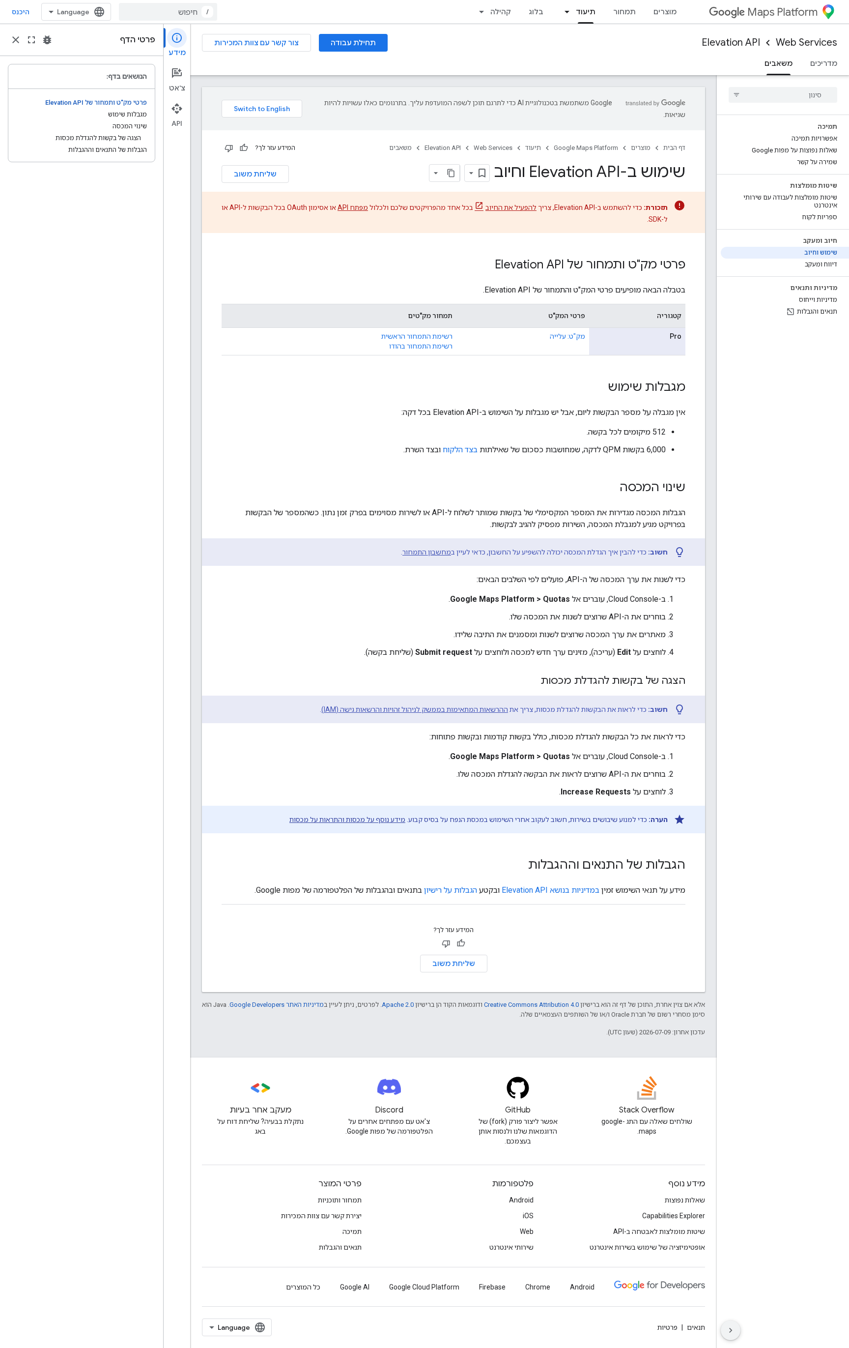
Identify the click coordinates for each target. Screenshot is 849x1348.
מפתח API (353, 207)
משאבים (778, 63)
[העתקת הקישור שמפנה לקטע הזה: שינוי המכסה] (610, 488)
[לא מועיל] (229, 148)
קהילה (500, 11)
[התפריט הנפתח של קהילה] (478, 12)
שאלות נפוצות (685, 1200)
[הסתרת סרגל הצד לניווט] (730, 1330)
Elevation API (731, 42)
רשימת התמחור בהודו (421, 346)
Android (521, 1200)
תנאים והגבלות (340, 1247)
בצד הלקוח (460, 449)
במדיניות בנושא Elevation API (550, 890)
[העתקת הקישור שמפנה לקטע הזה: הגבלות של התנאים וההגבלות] (518, 866)
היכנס (20, 12)
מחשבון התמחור (426, 552)
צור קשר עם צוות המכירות (256, 42)
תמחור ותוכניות (340, 1200)
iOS (528, 1216)
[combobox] (168, 12)
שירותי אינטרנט (511, 1247)
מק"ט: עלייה (567, 336)
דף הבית (674, 147)
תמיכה (352, 1231)
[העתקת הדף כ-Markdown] (451, 173)
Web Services (806, 42)
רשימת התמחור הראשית (417, 336)
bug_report (47, 40)
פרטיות (667, 1327)
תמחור (624, 11)
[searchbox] (783, 95)
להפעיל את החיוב (511, 207)
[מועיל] (243, 148)
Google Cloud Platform (424, 1287)
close (16, 40)
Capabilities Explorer (673, 1216)
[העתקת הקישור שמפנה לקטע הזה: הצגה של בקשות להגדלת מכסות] (530, 681)
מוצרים (665, 11)
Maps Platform (782, 12)
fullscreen (31, 40)
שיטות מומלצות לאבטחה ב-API (659, 1231)
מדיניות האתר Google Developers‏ (276, 1004)
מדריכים (823, 63)
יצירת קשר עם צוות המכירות (321, 1216)
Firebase (492, 1287)
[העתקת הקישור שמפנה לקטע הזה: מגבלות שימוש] (598, 388)
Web (527, 1231)
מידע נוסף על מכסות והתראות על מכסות (347, 819)
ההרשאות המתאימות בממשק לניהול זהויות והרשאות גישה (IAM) (414, 709)
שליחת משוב (255, 174)
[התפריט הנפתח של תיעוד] (564, 12)
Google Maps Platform (586, 147)
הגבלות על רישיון (450, 890)
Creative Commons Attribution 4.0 (531, 1004)
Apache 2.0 (398, 1004)
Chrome (537, 1287)
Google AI (354, 1287)
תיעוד (585, 11)
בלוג (536, 11)
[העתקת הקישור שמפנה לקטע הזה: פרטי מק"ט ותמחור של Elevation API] (485, 265)
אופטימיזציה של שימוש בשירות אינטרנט (647, 1247)
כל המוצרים (303, 1287)
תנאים (696, 1327)
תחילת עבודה (353, 42)
